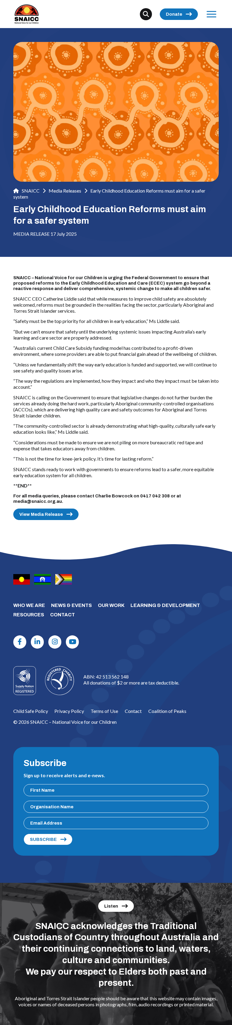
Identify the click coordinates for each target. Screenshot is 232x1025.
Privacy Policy (69, 711)
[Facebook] (20, 642)
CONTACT (62, 614)
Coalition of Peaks (167, 711)
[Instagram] (55, 642)
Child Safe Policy (30, 711)
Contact (133, 711)
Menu (211, 14)
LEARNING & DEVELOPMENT (165, 605)
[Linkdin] (37, 642)
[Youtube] (72, 642)
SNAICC (30, 190)
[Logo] (59, 680)
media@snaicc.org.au (37, 501)
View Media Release (41, 514)
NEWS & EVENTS (71, 605)
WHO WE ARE (29, 605)
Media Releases (65, 190)
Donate (174, 14)
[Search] (146, 14)
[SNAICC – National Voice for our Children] (26, 14)
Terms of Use (104, 711)
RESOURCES (28, 614)
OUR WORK (111, 605)
